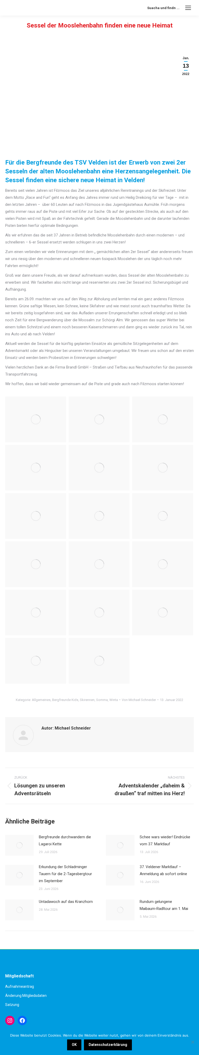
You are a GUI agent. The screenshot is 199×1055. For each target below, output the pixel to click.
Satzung (12, 1005)
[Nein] (192, 1042)
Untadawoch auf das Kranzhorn (66, 901)
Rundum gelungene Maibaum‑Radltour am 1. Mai (164, 905)
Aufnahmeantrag (19, 986)
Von (139, 700)
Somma (102, 700)
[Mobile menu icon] (188, 7)
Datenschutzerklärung (108, 1045)
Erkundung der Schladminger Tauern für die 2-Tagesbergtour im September (65, 874)
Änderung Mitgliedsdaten (26, 995)
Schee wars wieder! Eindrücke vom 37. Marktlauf (165, 840)
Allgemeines (41, 700)
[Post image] (19, 845)
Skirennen (87, 700)
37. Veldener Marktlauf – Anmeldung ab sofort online (163, 870)
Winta (113, 700)
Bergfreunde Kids (65, 700)
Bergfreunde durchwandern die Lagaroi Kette (65, 840)
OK (74, 1045)
